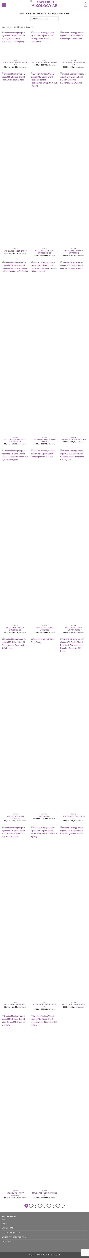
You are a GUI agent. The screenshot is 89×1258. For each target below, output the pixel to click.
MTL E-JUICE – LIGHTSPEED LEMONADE (44, 440)
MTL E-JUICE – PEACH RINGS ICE (44, 1006)
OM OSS (5, 1224)
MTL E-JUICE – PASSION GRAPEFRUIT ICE (44, 252)
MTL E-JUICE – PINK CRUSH (15, 1005)
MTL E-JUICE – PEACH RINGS (73, 1005)
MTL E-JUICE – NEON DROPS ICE (73, 64)
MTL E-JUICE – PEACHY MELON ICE (15, 64)
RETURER (6, 1242)
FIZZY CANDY (44, 816)
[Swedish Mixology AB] (44, 5)
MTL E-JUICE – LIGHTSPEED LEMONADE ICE (15, 440)
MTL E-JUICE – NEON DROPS (15, 251)
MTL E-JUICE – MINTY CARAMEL (15, 1194)
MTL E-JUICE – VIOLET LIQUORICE (44, 629)
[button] (4, 5)
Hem (22, 14)
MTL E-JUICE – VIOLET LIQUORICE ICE (15, 629)
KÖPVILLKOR (8, 1228)
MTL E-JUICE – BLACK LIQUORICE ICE (73, 629)
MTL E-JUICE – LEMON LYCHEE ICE (44, 1194)
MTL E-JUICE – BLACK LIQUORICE (15, 817)
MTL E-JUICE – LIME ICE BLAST (74, 439)
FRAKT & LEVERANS (11, 1233)
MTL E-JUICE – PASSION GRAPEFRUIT (73, 252)
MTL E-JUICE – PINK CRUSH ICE (74, 817)
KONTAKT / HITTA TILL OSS (14, 1237)
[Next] (63, 1206)
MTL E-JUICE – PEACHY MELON (44, 62)
